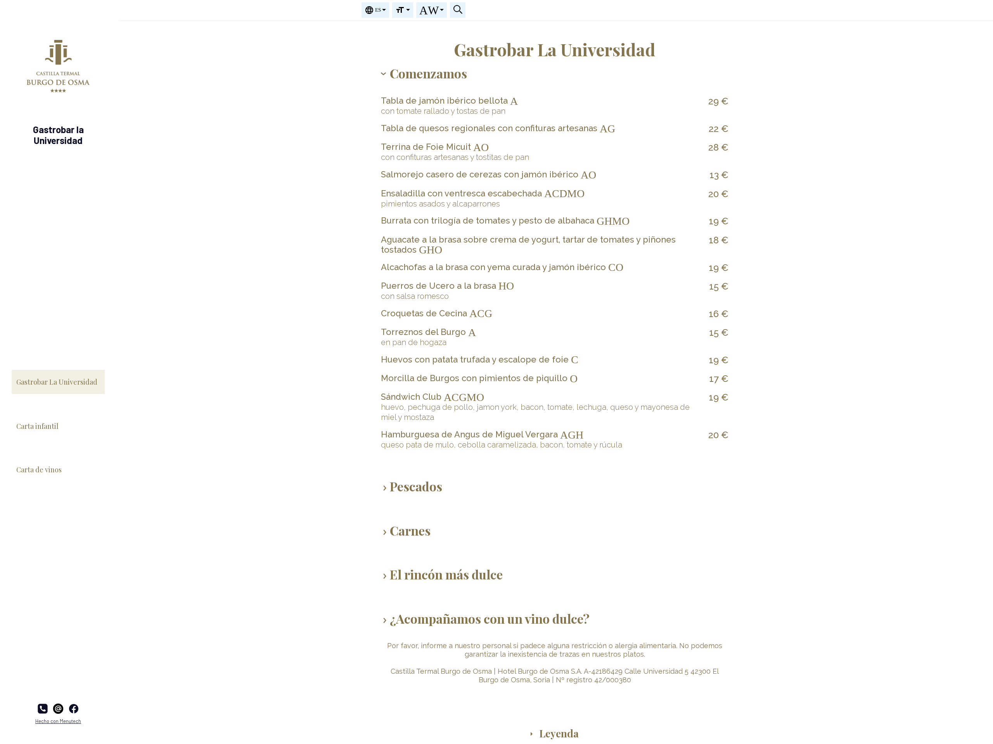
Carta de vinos (39, 469)
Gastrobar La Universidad (56, 382)
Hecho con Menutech (58, 721)
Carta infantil (37, 426)
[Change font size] (402, 10)
